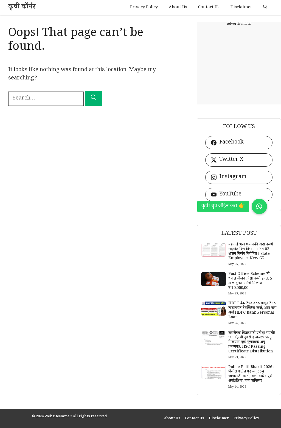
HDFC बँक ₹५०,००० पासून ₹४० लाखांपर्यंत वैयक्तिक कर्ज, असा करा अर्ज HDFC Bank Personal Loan (252, 311)
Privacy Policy (144, 7)
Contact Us (209, 7)
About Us (178, 7)
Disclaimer (241, 7)
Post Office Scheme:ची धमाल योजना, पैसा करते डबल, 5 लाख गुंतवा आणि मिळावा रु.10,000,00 (250, 281)
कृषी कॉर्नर (21, 7)
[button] (265, 7)
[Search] (93, 98)
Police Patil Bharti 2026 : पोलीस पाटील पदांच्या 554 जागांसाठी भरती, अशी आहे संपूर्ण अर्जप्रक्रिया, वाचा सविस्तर (251, 374)
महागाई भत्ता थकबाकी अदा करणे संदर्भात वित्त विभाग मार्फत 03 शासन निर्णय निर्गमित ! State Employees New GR (250, 252)
